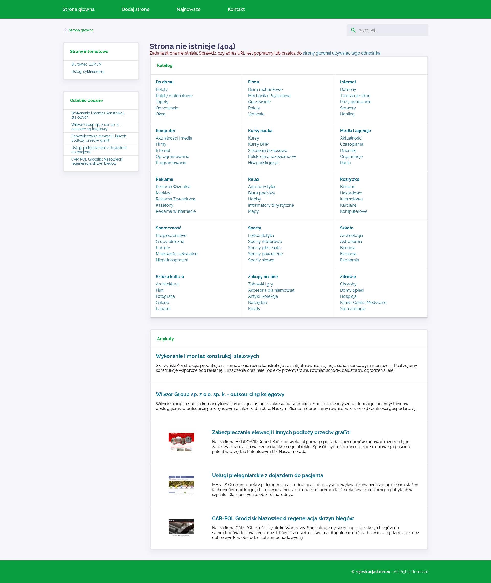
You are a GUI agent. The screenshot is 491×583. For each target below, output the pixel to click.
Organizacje (351, 156)
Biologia (347, 247)
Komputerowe (353, 211)
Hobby (254, 199)
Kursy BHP (258, 144)
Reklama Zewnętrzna (175, 199)
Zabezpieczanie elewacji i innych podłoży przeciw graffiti (98, 138)
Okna (160, 114)
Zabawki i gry (260, 284)
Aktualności (351, 138)
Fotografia (165, 296)
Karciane (348, 205)
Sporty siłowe (261, 260)
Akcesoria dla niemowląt (271, 290)
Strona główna (79, 9)
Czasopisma (351, 144)
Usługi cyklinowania (88, 72)
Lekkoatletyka (261, 235)
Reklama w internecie (176, 211)
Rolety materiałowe (174, 95)
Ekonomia (349, 260)
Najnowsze (189, 9)
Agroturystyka (261, 186)
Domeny (348, 89)
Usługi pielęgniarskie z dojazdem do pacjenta (99, 150)
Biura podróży (261, 192)
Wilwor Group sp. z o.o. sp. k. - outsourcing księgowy (96, 127)
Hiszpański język (263, 162)
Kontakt (236, 9)
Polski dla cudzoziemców (272, 156)
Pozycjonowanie (355, 101)
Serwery (348, 107)
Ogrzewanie (167, 107)
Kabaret (163, 308)
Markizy (163, 192)
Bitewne (347, 186)
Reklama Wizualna (173, 186)
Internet (163, 150)
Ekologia (348, 253)
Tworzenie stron (355, 95)
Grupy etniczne (170, 241)
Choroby (348, 284)
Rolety (162, 89)
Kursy (253, 138)
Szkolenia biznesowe (267, 150)
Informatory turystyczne (271, 205)
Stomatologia (353, 308)
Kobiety (163, 247)
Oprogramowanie (172, 156)
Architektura (167, 284)
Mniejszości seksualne (176, 253)
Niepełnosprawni (172, 260)
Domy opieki (352, 290)
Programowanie (171, 162)
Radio (345, 162)
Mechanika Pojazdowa (269, 95)
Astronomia (351, 241)
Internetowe (351, 199)
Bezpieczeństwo (171, 235)
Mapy (253, 211)
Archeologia (351, 235)
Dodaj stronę (136, 9)
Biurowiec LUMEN (86, 64)
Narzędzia (257, 302)
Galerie (162, 302)
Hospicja (348, 296)
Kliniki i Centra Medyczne (363, 302)
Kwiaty (254, 308)
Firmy (161, 144)
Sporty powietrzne (265, 253)
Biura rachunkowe (265, 89)
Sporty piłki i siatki (264, 247)
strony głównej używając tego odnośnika (342, 53)
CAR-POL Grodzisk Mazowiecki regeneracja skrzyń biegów (97, 161)
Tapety (162, 101)
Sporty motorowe (265, 241)
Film (160, 290)
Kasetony (164, 205)
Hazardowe (351, 192)
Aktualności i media (174, 138)
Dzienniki (348, 150)
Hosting (347, 114)
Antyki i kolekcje (263, 296)
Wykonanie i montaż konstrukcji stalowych (97, 115)
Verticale (256, 114)
